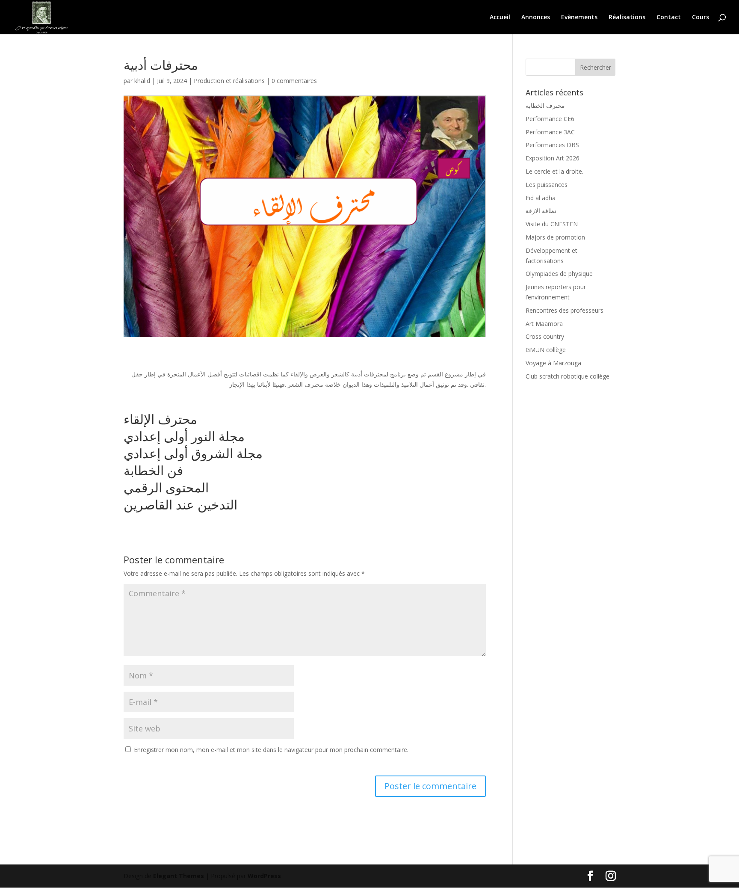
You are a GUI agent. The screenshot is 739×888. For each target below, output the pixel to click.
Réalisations (627, 17)
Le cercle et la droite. (554, 171)
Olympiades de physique (559, 273)
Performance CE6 (550, 119)
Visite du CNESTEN (552, 224)
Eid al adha (541, 198)
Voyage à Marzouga (553, 363)
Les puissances (547, 185)
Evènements (579, 17)
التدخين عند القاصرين (182, 504)
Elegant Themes (178, 876)
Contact (668, 17)
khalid (142, 81)
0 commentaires (294, 81)
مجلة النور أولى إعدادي (184, 436)
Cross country (545, 336)
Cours (700, 17)
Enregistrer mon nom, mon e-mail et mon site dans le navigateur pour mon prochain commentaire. (271, 750)
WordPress (264, 876)
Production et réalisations (229, 81)
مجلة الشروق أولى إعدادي (193, 453)
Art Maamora (544, 324)
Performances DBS (552, 145)
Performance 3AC (550, 132)
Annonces (535, 17)
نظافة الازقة (541, 211)
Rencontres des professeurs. (565, 310)
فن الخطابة (153, 470)
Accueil (500, 17)
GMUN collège (546, 350)
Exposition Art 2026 (552, 158)
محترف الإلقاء (160, 419)
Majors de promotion (555, 237)
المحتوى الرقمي (168, 487)
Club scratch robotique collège (567, 376)
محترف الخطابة (545, 105)
